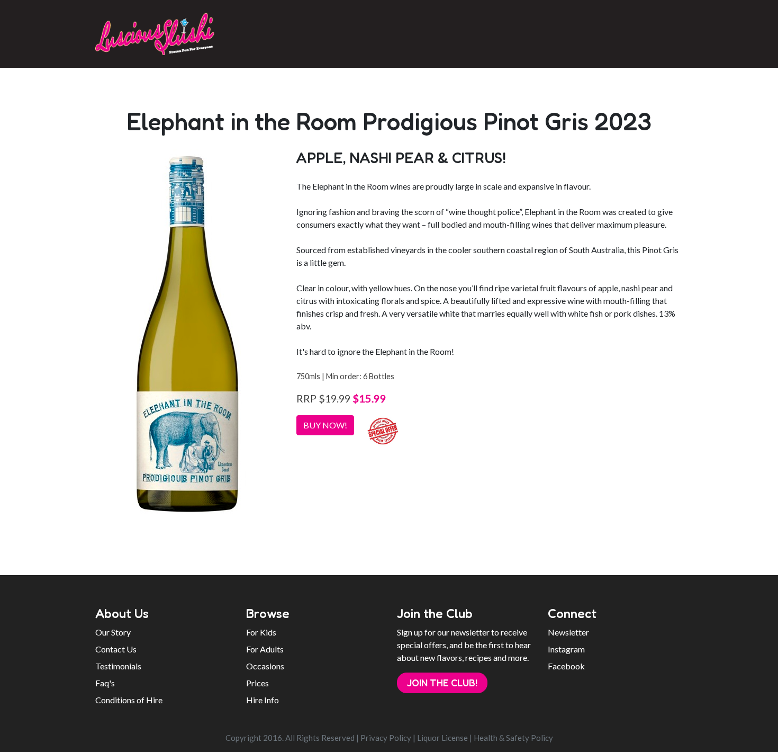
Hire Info (262, 700)
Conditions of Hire (128, 700)
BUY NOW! (325, 425)
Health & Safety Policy (513, 737)
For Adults (265, 649)
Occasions (265, 666)
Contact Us (116, 649)
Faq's (105, 683)
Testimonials (118, 666)
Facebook (566, 666)
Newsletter (568, 632)
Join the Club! (442, 682)
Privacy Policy (385, 737)
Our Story (113, 632)
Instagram (566, 649)
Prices (257, 683)
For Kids (261, 632)
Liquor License (442, 737)
